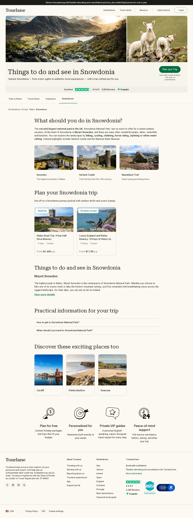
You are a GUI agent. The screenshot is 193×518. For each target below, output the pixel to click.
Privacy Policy (32, 511)
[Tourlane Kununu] (24, 485)
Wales (32, 109)
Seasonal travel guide (106, 497)
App (69, 481)
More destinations (104, 493)
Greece (99, 469)
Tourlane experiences (77, 477)
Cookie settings (56, 511)
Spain (99, 477)
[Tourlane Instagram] (13, 485)
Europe (24, 109)
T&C (43, 511)
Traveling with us (75, 465)
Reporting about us (75, 473)
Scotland (100, 485)
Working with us (74, 469)
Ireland (99, 473)
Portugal (100, 489)
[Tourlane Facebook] (7, 485)
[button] (15, 10)
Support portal (73, 485)
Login (181, 10)
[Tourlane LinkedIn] (18, 485)
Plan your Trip (169, 69)
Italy (98, 465)
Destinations (14, 109)
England (100, 481)
